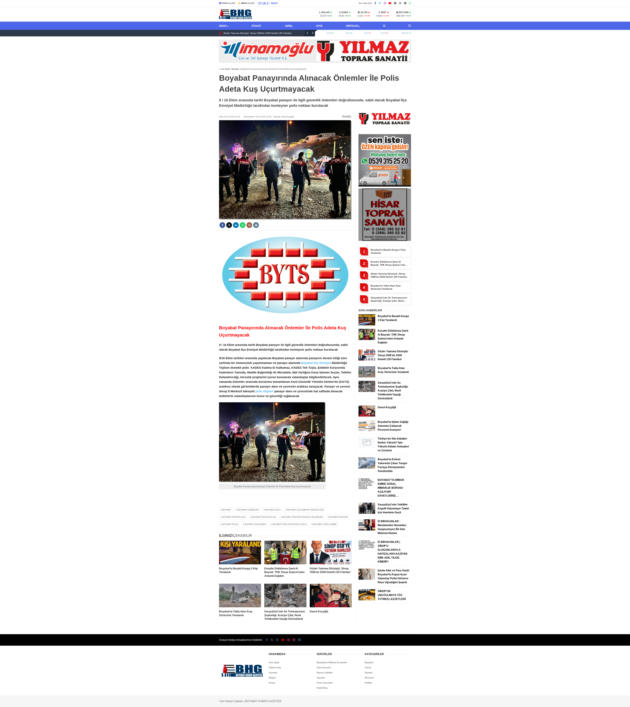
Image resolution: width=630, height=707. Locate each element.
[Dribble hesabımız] (400, 3)
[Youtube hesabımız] (389, 3)
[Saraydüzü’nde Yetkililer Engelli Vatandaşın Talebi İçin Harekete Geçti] (366, 513)
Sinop (223, 25)
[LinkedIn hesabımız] (405, 3)
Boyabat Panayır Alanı (264, 517)
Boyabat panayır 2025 (233, 517)
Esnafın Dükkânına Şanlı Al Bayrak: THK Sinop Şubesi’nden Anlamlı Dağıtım (389, 263)
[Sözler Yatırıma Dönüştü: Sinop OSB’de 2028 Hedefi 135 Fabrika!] (331, 552)
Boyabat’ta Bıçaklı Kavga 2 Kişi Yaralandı (388, 251)
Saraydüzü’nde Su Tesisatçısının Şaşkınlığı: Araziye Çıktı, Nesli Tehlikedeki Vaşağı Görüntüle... (389, 299)
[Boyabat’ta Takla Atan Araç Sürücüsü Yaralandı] (240, 595)
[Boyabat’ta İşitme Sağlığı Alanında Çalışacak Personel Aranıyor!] (366, 430)
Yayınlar (321, 677)
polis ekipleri (264, 391)
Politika (368, 682)
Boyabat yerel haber (325, 524)
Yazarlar (273, 672)
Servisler (352, 25)
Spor (319, 25)
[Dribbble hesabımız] (294, 640)
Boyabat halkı (273, 510)
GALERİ (228, 3)
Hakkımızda (275, 667)
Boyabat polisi (230, 524)
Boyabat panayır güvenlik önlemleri (303, 517)
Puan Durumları (325, 682)
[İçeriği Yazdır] (256, 225)
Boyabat (347, 116)
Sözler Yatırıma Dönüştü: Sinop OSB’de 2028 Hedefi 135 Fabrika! (389, 275)
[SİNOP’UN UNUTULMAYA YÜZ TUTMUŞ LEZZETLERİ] (366, 599)
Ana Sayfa (274, 662)
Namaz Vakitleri (325, 672)
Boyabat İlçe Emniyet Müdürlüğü (305, 510)
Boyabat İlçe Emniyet (316, 363)
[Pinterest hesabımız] (395, 3)
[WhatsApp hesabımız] (410, 3)
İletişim (272, 677)
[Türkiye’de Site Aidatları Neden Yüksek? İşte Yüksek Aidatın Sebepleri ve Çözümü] (366, 447)
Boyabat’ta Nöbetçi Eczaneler (332, 662)
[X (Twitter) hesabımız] (380, 3)
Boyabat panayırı (338, 517)
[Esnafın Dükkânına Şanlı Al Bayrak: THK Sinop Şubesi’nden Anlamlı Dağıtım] (285, 552)
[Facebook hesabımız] (375, 3)
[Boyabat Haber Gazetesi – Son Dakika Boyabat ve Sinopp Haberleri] (235, 18)
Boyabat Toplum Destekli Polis (290, 524)
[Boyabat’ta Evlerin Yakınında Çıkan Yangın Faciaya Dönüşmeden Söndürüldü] (366, 467)
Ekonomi (369, 677)
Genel (289, 25)
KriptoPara (322, 688)
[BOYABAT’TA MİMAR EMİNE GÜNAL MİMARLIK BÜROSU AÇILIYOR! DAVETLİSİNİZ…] (366, 488)
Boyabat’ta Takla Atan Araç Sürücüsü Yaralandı (247, 33)
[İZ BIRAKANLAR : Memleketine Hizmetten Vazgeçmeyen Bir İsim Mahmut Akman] (366, 529)
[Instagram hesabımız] (385, 3)
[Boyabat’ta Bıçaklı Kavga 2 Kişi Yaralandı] (240, 552)
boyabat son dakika (255, 524)
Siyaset (257, 25)
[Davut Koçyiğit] (331, 595)
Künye (272, 682)
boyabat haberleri (248, 510)
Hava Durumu (324, 667)
